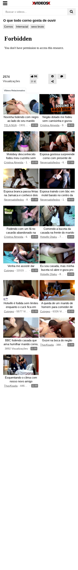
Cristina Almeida (49, 125)
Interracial (22, 26)
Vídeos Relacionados (14, 90)
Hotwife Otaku (48, 236)
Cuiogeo (9, 270)
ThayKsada (47, 344)
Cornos (8, 26)
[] (71, 11)
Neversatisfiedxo (50, 162)
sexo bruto (37, 26)
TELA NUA (10, 125)
